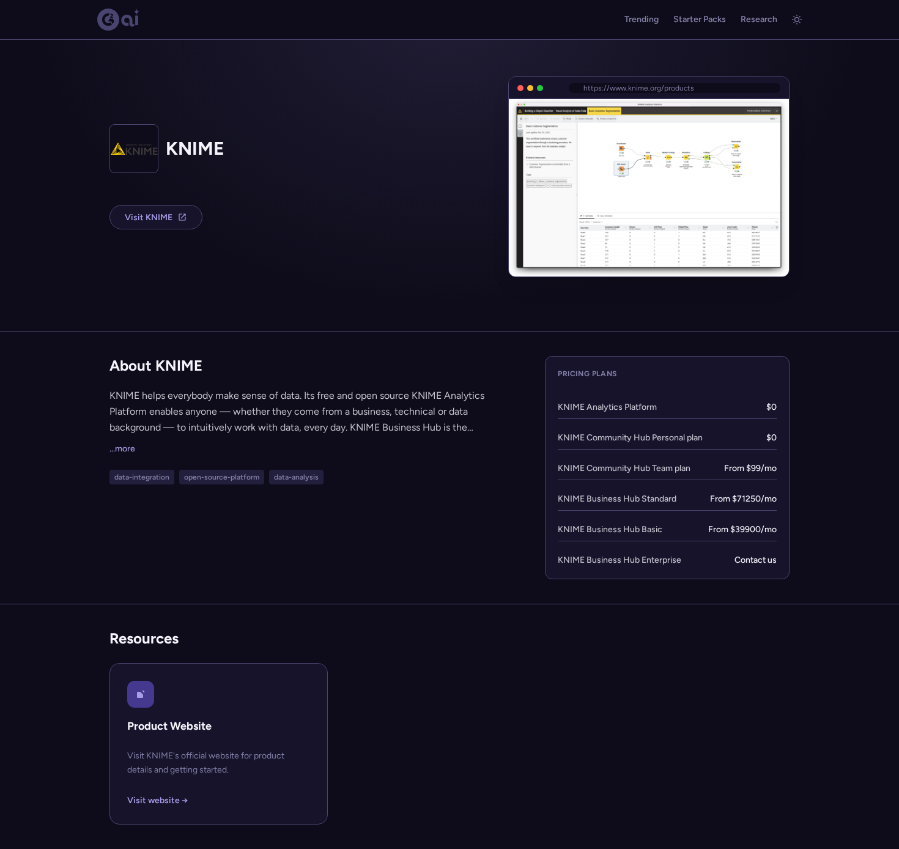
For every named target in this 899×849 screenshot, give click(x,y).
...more (122, 448)
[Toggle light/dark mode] (797, 19)
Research (759, 19)
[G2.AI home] (118, 20)
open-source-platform (221, 477)
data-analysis (296, 477)
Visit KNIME (148, 217)
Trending (641, 19)
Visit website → (157, 800)
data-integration (141, 477)
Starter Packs (699, 19)
